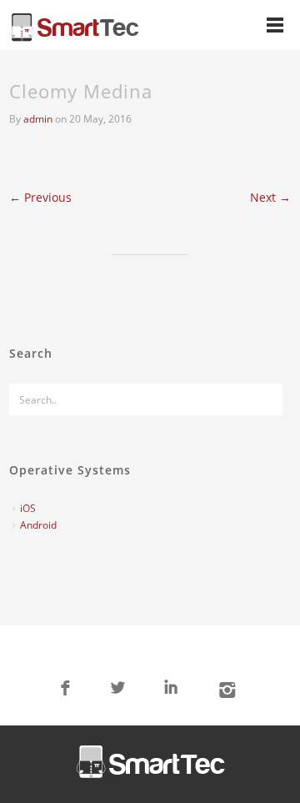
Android (38, 525)
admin (37, 119)
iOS (28, 508)
